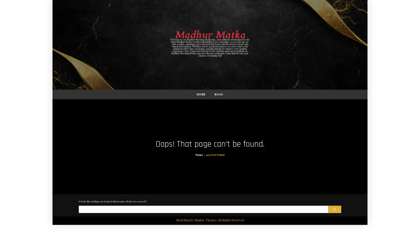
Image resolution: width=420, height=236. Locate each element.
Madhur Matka (210, 35)
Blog (219, 94)
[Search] (334, 209)
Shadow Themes (205, 220)
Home (201, 94)
